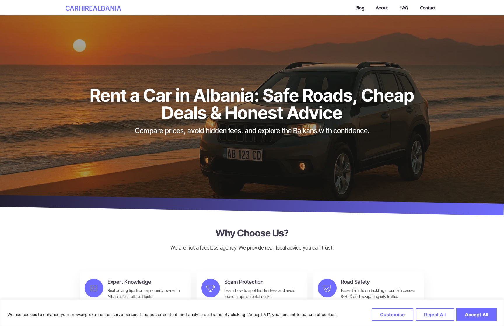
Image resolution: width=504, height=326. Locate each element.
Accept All (476, 315)
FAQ (404, 8)
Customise (392, 315)
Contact (428, 8)
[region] (252, 312)
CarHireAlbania (93, 8)
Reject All (435, 315)
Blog (359, 8)
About (382, 8)
